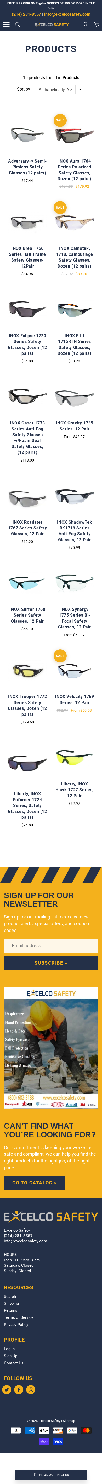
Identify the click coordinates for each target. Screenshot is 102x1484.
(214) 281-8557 (26, 14)
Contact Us (14, 1363)
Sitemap (69, 1421)
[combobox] (59, 89)
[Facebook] (18, 1389)
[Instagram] (30, 1389)
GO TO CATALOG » (34, 1183)
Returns (10, 1310)
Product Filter (54, 1475)
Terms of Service (18, 1317)
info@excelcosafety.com (67, 14)
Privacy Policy (16, 1324)
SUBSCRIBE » (51, 963)
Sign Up (10, 1356)
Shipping (11, 1303)
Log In (9, 1349)
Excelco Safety (49, 1421)
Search (10, 1296)
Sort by (23, 89)
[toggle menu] (6, 25)
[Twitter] (6, 1389)
